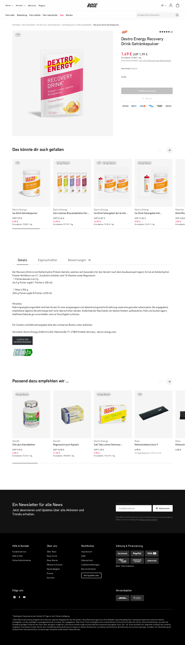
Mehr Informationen (125, 566)
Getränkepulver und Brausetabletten (77, 25)
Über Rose (51, 551)
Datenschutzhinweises (148, 519)
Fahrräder (10, 15)
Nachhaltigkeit (53, 569)
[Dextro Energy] (125, 32)
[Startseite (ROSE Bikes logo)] (92, 5)
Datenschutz (87, 560)
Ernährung (41, 25)
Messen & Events (54, 564)
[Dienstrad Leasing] (137, 561)
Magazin (42, 5)
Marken (69, 15)
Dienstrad (32, 5)
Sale (62, 15)
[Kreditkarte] (152, 553)
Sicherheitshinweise (21, 560)
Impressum (86, 551)
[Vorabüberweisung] (152, 561)
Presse (50, 573)
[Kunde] (172, 5)
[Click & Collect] (137, 598)
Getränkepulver (54, 25)
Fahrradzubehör (50, 15)
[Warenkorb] (178, 5)
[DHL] (122, 598)
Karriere (51, 577)
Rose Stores (52, 560)
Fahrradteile (34, 15)
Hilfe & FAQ (17, 556)
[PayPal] (137, 553)
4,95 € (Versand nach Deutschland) (157, 61)
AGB (83, 556)
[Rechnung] (122, 553)
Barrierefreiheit (88, 569)
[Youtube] (24, 597)
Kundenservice (19, 551)
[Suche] (177, 15)
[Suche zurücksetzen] (172, 15)
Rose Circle (52, 556)
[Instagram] (14, 597)
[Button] (22, 340)
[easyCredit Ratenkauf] (122, 561)
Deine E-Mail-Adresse (124, 503)
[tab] (22, 260)
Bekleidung (22, 15)
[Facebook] (19, 597)
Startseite (16, 25)
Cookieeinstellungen (90, 564)
